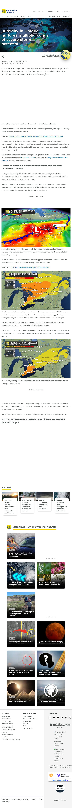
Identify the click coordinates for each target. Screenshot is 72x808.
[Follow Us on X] (70, 718)
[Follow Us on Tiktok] (62, 718)
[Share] (3, 56)
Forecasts (21, 16)
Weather (14, 16)
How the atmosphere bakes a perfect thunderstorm (30, 267)
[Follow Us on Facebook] (50, 718)
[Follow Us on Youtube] (58, 718)
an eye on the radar (27, 158)
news (7, 16)
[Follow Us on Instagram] (54, 718)
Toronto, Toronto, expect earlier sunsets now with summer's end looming (36, 136)
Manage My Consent (8, 730)
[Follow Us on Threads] (66, 718)
